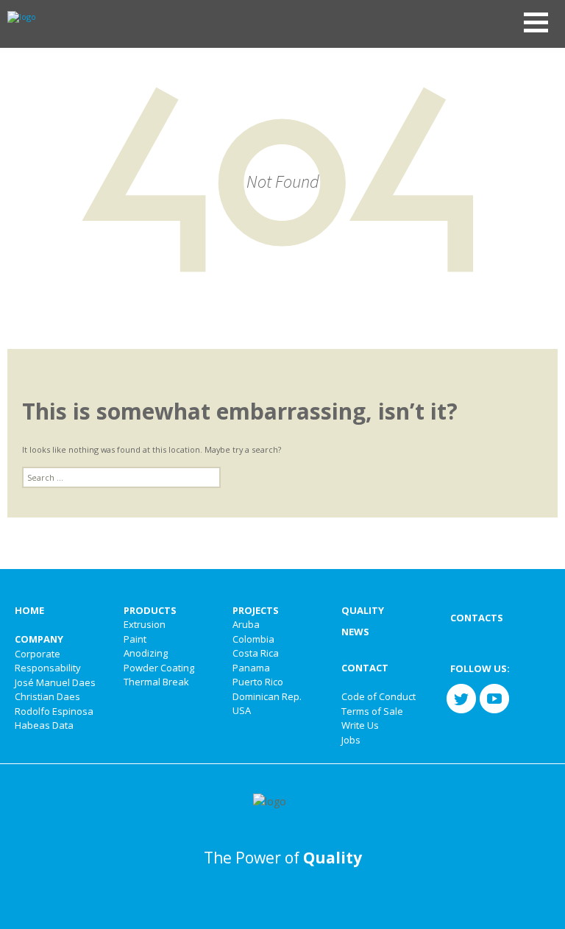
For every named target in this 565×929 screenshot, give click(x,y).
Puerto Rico (257, 681)
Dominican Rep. (267, 696)
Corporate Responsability (48, 661)
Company (39, 639)
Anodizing (146, 653)
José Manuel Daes (55, 682)
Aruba (246, 624)
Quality (362, 610)
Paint (135, 639)
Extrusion (145, 624)
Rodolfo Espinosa (54, 711)
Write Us (360, 725)
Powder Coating (159, 667)
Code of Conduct (378, 696)
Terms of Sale (372, 711)
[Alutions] (18, 15)
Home (29, 610)
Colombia (253, 639)
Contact (364, 667)
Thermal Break (156, 681)
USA (241, 710)
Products (150, 610)
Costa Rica (255, 653)
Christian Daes (47, 696)
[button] (536, 22)
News (355, 631)
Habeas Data (44, 725)
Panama (251, 667)
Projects (255, 610)
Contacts (476, 617)
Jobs (350, 739)
